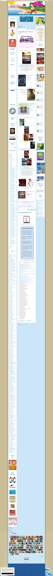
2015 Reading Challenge (11, 271)
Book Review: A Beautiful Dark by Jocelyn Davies (13, 213)
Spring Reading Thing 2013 (24, 212)
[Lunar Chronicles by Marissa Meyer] (40, 210)
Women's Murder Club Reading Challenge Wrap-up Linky (12, 449)
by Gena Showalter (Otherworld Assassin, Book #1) (27, 281)
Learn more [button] (3, 571)
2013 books (10, 265)
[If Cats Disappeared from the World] (37, 552)
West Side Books (11, 444)
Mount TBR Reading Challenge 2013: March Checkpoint (13, 176)
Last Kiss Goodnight (28, 193)
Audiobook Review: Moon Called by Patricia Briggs (12, 177)
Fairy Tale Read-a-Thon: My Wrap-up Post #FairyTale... (13, 201)
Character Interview (11, 327)
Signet (10, 419)
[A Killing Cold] (14, 552)
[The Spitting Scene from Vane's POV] (38, 537)
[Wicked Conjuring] (16, 539)
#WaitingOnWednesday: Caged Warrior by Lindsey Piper (13, 230)
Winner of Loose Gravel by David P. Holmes (12, 179)
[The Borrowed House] (14, 539)
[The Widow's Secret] (41, 539)
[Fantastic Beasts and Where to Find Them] (38, 548)
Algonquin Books (11, 292)
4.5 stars (10, 289)
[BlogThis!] (28, 320)
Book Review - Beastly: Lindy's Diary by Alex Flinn (13, 174)
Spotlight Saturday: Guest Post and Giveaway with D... (13, 205)
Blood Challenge (22, 172)
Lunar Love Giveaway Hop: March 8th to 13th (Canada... (13, 228)
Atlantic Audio (10, 297)
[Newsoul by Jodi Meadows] (40, 213)
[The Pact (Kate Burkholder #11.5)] (41, 552)
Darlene (21, 320)
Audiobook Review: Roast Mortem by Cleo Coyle (12, 231)
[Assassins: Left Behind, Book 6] (42, 539)
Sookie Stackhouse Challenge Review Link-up (12, 423)
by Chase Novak (22, 272)
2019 (10, 153)
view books (43, 118)
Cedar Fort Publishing (11, 325)
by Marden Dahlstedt (24, 282)
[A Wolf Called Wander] (35, 537)
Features (16, 14)
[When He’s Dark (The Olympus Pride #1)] (41, 550)
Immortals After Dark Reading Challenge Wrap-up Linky (12, 363)
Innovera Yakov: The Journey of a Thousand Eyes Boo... (13, 181)
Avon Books (10, 303)
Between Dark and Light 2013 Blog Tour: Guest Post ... (13, 227)
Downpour (10, 333)
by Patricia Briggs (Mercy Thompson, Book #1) (26, 265)
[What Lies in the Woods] (30, 550)
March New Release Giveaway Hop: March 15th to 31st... (13, 208)
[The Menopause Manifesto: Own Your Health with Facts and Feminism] (25, 548)
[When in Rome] (17, 552)
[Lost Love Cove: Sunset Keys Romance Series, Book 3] (24, 537)
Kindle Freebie (10, 370)
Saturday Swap (11, 239)
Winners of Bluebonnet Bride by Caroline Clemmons (13, 220)
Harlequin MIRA (10, 352)
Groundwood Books (11, 350)
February (11, 244)
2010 (10, 248)
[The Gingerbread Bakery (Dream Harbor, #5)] (34, 537)
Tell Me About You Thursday (12, 434)
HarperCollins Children (11, 355)
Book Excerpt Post (11, 313)
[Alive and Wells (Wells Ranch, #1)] (10, 537)
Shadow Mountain (11, 418)
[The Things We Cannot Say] (24, 552)
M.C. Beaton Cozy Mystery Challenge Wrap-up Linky (11, 379)
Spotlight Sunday (11, 426)
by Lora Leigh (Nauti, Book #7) (24, 278)
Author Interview (10, 302)
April (10, 165)
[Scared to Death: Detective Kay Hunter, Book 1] (24, 539)
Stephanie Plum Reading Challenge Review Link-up (12, 429)
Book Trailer (10, 317)
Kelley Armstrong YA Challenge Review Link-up (12, 367)
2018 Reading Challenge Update (12, 280)
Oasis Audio (10, 391)
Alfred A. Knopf (10, 291)
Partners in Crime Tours (11, 394)
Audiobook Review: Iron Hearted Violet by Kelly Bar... (13, 217)
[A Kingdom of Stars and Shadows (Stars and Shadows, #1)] (11, 539)
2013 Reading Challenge (22, 321)
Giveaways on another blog (12, 346)
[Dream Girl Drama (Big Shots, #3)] (42, 550)
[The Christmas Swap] (41, 543)
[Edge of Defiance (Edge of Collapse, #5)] (20, 552)
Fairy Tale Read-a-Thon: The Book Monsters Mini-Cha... (13, 212)
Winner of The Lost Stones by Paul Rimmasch (13, 234)
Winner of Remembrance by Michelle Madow (12, 180)
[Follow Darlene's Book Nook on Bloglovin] (12, 48)
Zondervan (10, 452)
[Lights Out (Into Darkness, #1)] (24, 550)
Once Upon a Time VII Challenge (12, 189)
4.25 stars (10, 288)
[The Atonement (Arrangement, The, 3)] (32, 548)
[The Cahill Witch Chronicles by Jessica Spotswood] (40, 202)
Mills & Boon (10, 384)
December (11, 158)
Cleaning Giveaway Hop (30, 50)
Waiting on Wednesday (11, 443)
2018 (10, 154)
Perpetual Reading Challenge (12, 399)
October (11, 160)
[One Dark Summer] (16, 537)
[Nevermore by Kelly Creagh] (40, 212)
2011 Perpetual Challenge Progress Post (11, 260)
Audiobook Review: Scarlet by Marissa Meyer (13, 196)
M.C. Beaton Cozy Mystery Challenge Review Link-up (12, 378)
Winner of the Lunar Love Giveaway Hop (12, 198)
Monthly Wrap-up (11, 385)
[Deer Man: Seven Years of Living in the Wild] (11, 552)
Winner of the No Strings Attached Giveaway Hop (12, 200)
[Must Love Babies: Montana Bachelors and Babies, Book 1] (23, 539)
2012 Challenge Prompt (11, 263)
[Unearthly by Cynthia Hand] (40, 216)
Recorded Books (11, 409)
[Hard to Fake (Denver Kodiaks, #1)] (20, 539)
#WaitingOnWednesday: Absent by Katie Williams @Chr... (13, 216)
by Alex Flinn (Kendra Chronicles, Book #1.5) (26, 266)
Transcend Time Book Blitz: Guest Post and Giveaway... (13, 206)
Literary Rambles (30, 75)
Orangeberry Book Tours (11, 392)
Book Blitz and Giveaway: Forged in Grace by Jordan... (13, 243)
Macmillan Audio (11, 380)
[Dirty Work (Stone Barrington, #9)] (37, 548)
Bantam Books (10, 306)
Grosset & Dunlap (11, 349)
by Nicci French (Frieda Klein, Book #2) (25, 279)
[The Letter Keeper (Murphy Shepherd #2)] (27, 548)
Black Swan (10, 308)
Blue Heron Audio (11, 311)
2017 (10, 155)
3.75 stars (10, 286)
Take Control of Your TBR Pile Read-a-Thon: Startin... (13, 204)
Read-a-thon (10, 408)
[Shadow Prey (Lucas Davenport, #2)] (23, 550)
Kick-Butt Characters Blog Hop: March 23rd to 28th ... (13, 185)
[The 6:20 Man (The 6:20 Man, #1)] (41, 537)
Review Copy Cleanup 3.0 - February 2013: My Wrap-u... (13, 241)
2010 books (10, 258)
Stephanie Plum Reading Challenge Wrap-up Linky (11, 430)
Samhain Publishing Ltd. (11, 412)
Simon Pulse (10, 421)
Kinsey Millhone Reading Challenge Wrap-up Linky (11, 372)
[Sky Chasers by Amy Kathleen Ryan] (40, 214)
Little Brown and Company (11, 377)
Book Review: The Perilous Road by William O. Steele (13, 209)
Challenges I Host (34, 14)
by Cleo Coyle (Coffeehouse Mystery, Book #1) (26, 277)
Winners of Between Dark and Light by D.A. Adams (13, 197)
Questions (10, 404)
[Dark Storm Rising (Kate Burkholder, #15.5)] (18, 548)
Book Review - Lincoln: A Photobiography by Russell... (13, 188)
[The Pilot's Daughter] (18, 537)
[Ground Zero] (42, 537)
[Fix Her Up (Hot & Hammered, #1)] (31, 548)
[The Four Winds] (39, 550)
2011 (10, 247)
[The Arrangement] (35, 550)
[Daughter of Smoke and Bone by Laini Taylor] (40, 206)
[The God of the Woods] (16, 548)
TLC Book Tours (10, 438)
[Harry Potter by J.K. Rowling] (40, 208)
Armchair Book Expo (11, 295)
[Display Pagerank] (10, 530)
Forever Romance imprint (11, 343)
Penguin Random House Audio (12, 398)
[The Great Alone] (13, 552)
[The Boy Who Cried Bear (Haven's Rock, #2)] (20, 550)
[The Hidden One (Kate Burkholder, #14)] (27, 550)
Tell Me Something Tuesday (12, 435)
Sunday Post (10, 432)
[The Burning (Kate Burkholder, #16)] (37, 537)
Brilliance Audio (10, 322)
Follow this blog (12, 90)
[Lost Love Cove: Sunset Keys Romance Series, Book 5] (21, 537)
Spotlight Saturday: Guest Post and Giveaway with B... (13, 169)
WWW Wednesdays (11, 451)
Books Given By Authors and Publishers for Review (12, 319)
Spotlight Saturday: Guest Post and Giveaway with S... (13, 184)
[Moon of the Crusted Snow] (28, 550)
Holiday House (10, 358)
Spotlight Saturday (11, 425)
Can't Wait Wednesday (11, 324)
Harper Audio (10, 353)
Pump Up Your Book (11, 403)
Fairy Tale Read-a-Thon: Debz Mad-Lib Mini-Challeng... (13, 219)
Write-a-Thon (10, 450)
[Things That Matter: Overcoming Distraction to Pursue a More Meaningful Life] (39, 548)
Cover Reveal (10, 329)
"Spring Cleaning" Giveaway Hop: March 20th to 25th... (12, 194)
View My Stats (10, 528)
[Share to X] (28, 320)
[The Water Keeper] (34, 548)
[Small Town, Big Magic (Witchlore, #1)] (27, 552)
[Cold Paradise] (31, 550)
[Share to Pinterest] (30, 320)
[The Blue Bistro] (34, 550)
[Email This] (27, 320)
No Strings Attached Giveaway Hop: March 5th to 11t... (13, 232)
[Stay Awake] (30, 537)
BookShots (10, 321)
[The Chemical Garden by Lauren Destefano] (40, 203)
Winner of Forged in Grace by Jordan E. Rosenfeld (13, 223)
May (10, 164)
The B (23, 90)
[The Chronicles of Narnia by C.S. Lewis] (40, 205)
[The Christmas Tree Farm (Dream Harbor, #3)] (23, 552)
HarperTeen (10, 356)
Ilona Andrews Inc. (11, 361)
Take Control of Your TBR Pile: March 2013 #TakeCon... (13, 215)
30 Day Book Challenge (11, 287)
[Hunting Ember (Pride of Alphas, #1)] (25, 539)
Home (10, 14)
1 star (9, 254)
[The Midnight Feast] (21, 550)
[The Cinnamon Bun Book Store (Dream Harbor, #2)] (39, 552)
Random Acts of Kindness (11, 405)
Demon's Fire (21, 168)
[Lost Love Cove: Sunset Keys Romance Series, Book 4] (23, 537)
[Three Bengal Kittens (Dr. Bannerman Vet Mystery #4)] (28, 537)
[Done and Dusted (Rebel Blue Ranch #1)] (32, 550)
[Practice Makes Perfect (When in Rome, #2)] (30, 548)
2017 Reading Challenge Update (12, 276)
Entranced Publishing (11, 338)
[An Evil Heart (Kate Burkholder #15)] (23, 548)
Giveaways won (10, 347)
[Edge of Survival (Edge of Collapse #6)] (10, 552)
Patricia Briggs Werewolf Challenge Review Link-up (12, 395)
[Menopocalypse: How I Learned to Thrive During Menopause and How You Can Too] (35, 552)
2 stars (10, 257)
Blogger (27, 562)
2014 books (10, 268)
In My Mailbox (10, 364)
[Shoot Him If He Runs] (32, 537)
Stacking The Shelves (11, 428)
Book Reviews (28, 14)
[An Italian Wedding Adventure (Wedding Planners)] (17, 539)
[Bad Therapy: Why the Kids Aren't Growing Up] (38, 552)
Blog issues (10, 310)
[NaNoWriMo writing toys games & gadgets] (40, 160)
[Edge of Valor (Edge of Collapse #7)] (18, 550)
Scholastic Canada (11, 414)
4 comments (25, 320)
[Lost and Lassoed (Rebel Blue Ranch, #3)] (30, 539)
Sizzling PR (10, 422)
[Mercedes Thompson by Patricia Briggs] (40, 211)
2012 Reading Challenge (11, 264)
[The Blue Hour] (34, 552)
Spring (27, 50)
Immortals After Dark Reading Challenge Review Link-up (12, 362)
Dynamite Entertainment (11, 335)
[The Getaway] (17, 537)
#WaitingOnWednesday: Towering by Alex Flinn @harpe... (12, 191)
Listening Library (11, 376)
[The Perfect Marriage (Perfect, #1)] (37, 550)
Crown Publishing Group (11, 330)
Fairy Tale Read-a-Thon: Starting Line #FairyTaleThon (13, 226)
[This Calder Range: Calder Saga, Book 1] (27, 539)
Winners (10, 447)
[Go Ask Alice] (13, 537)
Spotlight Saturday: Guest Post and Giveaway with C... (13, 240)
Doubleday (10, 332)
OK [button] (7, 573)
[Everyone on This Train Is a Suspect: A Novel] (42, 548)
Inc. (9, 365)
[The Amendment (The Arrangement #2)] (14, 550)
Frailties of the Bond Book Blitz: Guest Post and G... (13, 170)
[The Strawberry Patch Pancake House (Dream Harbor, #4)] (17, 548)
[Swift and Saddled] (35, 548)
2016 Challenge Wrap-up (11, 273)
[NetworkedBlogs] (12, 89)
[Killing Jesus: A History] (24, 548)
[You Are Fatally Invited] (38, 550)
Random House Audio (11, 406)
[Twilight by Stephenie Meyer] (40, 215)
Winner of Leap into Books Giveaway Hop (12, 221)
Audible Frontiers (11, 299)
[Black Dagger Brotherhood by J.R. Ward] (40, 201)
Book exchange (10, 314)
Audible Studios (10, 300)
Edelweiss (10, 336)
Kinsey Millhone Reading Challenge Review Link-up (12, 371)
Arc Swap (10, 294)
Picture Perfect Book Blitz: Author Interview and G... (13, 187)
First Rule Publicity (11, 340)
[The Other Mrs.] (28, 552)
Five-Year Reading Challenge (12, 341)
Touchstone (10, 441)
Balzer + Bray (10, 305)
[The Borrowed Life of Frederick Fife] (25, 552)
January (11, 245)
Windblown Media (11, 446)
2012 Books (10, 262)
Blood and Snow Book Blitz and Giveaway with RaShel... (13, 211)
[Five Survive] (42, 552)
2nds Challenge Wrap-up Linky (12, 284)
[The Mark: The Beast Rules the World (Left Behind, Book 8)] (31, 539)
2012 (10, 246)
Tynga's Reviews (28, 44)
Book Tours (39, 14)
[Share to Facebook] (29, 320)
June (10, 163)
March (10, 166)
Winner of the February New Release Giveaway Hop (12, 235)
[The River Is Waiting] (39, 537)
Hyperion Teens (10, 360)
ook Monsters (25, 90)
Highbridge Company (11, 357)
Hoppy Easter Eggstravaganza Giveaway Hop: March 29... (13, 172)
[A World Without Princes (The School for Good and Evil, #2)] (41, 548)
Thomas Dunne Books (11, 437)
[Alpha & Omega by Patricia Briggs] (40, 200)
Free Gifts (10, 344)
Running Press (10, 411)
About (13, 14)
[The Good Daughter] (10, 550)
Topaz (9, 440)
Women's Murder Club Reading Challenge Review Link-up (12, 448)
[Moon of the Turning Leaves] (28, 548)
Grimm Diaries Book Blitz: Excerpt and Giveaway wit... (13, 173)
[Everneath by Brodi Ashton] (40, 207)
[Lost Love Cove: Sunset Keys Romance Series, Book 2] (20, 537)
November (11, 159)
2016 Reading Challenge (11, 274)
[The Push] (21, 548)
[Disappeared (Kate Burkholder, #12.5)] (32, 552)
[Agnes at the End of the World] (16, 550)
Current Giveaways (22, 14)
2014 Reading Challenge (11, 270)
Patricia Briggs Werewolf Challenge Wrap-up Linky (11, 396)
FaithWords (10, 339)
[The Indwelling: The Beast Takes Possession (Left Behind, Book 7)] (34, 539)
